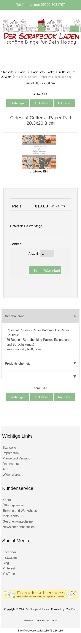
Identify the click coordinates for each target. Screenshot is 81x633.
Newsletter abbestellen (19, 527)
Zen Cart (71, 609)
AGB (6, 469)
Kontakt (8, 500)
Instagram (10, 557)
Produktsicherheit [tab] (17, 363)
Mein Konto (11, 516)
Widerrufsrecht (13, 474)
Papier (22, 72)
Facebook (10, 552)
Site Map (28, 620)
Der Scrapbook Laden (37, 609)
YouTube (9, 574)
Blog (6, 563)
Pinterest (9, 568)
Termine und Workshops (20, 510)
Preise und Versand (16, 458)
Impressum (11, 453)
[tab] (40, 374)
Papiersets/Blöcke (42, 72)
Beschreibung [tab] (14, 316)
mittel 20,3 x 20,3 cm (40, 83)
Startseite (7, 72)
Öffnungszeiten (13, 505)
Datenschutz (12, 464)
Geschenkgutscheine (18, 521)
